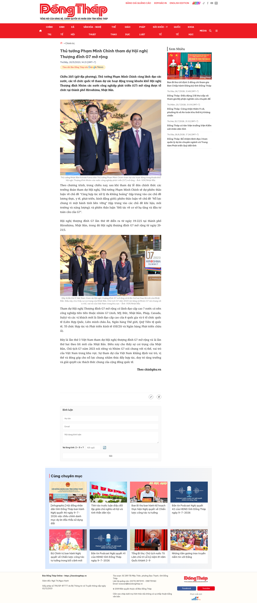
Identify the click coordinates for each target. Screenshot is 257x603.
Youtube (206, 588)
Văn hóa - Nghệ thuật (92, 31)
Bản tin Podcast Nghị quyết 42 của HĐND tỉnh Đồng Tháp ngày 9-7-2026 (189, 509)
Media (203, 30)
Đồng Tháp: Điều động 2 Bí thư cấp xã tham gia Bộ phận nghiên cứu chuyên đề (188, 97)
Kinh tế (61, 31)
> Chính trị (69, 43)
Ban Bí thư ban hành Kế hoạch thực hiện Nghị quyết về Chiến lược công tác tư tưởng (148, 509)
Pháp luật (142, 31)
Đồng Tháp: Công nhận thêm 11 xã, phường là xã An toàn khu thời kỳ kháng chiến (188, 112)
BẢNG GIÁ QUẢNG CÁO (138, 3)
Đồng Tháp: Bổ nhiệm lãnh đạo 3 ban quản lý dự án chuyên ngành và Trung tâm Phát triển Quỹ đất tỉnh (187, 142)
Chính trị (49, 31)
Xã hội (73, 31)
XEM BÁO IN (160, 3)
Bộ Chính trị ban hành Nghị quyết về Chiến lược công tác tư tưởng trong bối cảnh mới (67, 557)
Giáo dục (127, 31)
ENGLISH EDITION (179, 3)
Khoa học (191, 31)
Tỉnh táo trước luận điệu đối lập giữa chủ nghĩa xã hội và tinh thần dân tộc (107, 509)
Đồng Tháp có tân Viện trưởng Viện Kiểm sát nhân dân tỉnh (189, 127)
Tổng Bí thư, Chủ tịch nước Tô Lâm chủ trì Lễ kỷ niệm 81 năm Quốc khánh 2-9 (148, 557)
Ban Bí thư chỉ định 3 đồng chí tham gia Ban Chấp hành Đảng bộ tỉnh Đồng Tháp (189, 84)
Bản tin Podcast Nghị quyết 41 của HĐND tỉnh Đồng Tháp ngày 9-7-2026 (108, 557)
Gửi (110, 456)
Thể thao (114, 31)
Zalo (216, 3)
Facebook (186, 588)
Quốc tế (177, 31)
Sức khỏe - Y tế (160, 31)
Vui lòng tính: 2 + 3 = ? (73, 447)
